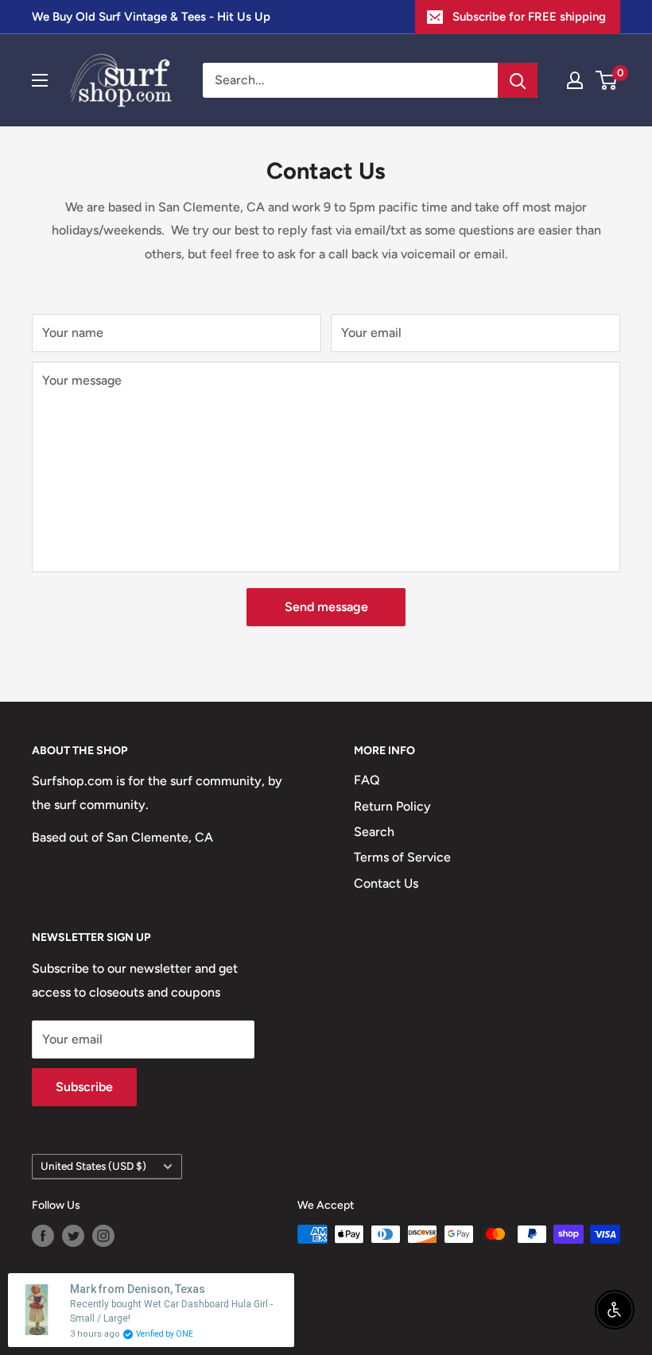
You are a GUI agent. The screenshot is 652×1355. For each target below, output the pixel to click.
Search (374, 831)
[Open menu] (40, 80)
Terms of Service (402, 857)
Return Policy (392, 806)
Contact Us (386, 883)
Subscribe (84, 1086)
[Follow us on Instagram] (103, 1236)
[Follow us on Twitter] (73, 1236)
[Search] (518, 80)
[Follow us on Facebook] (43, 1236)
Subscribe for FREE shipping (529, 17)
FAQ (367, 780)
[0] (607, 80)
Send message (326, 606)
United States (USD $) (93, 1165)
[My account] (575, 80)
